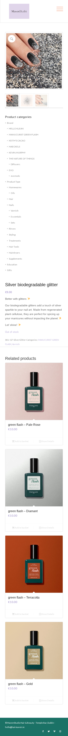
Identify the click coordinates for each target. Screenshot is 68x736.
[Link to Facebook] (43, 731)
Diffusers (15, 164)
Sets (13, 222)
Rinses (12, 228)
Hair (11, 199)
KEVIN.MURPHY (17, 152)
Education (12, 264)
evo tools (15, 175)
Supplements (15, 258)
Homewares (15, 187)
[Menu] (59, 7)
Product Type (13, 181)
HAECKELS (14, 146)
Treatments (15, 240)
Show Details (47, 441)
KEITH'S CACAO (17, 140)
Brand (10, 123)
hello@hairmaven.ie (15, 727)
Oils (13, 193)
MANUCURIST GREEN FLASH (23, 134)
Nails (11, 205)
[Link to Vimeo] (54, 731)
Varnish (15, 210)
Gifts (9, 270)
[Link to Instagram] (60, 731)
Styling (12, 234)
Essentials (16, 216)
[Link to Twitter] (49, 731)
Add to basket (22, 441)
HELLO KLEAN (16, 128)
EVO (11, 170)
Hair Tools (14, 246)
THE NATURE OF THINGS (21, 158)
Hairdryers (14, 252)
